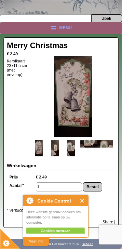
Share (107, 222)
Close (82, 201)
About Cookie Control (29, 200)
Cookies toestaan (56, 231)
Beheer (87, 244)
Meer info (36, 241)
